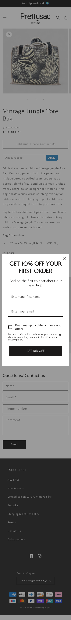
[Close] (64, 258)
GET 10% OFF (36, 351)
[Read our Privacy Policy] (60, 334)
